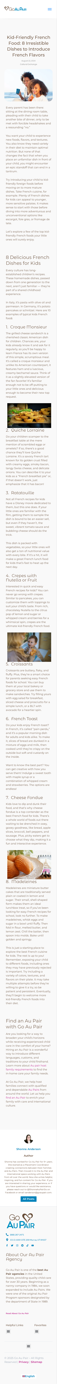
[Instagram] (17, 1245)
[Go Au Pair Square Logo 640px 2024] (20, 1221)
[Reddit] (22, 1245)
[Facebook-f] (7, 1245)
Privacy (24, 1362)
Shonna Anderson (28, 1149)
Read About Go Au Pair (17, 1313)
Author (28, 1155)
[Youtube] (32, 1245)
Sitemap (36, 1362)
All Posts (28, 1199)
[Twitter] (12, 1245)
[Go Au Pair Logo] (15, 8)
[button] (8, 1331)
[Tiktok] (27, 1245)
